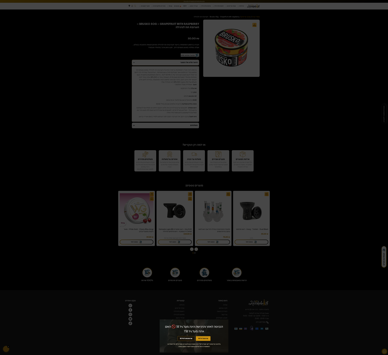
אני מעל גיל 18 (203, 338)
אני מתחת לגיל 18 (186, 338)
